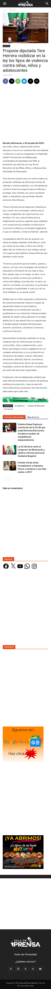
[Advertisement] (25, 113)
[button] (4, 3)
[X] (11, 81)
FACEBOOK (9, 647)
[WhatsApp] (18, 81)
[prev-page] (4, 479)
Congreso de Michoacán (35, 406)
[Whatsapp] (25, 399)
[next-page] (8, 479)
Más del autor (33, 417)
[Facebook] (5, 81)
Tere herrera (8, 409)
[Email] (36, 81)
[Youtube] (40, 969)
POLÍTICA (12, 10)
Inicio (5, 10)
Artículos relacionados (14, 417)
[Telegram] (24, 81)
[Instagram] (18, 969)
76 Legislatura (19, 406)
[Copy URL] (30, 81)
